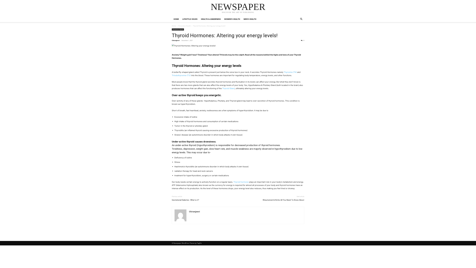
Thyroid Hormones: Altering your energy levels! (225, 35)
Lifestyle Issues (189, 19)
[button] (301, 19)
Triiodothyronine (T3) (181, 75)
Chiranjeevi (175, 40)
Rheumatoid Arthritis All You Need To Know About (283, 200)
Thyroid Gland (228, 88)
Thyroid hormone (241, 182)
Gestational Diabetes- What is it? (185, 200)
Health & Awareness (211, 19)
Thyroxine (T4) (290, 72)
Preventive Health (184, 26)
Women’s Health (232, 19)
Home (176, 19)
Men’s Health (250, 19)
